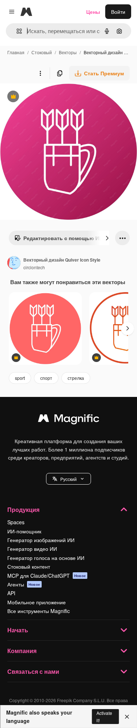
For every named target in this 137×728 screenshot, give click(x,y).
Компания (22, 651)
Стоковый (41, 52)
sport (20, 378)
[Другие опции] (40, 73)
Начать (17, 630)
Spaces (15, 522)
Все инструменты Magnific (38, 610)
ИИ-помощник (24, 531)
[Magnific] (68, 419)
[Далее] (107, 238)
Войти (118, 11)
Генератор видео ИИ (32, 548)
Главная (15, 52)
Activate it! (104, 716)
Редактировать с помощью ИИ (58, 239)
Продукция (23, 509)
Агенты (23, 584)
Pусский (68, 479)
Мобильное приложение (36, 602)
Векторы (68, 52)
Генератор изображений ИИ (41, 540)
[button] (68, 479)
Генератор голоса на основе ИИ (45, 557)
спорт (46, 378)
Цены (93, 11)
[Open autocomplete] (16, 31)
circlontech (34, 267)
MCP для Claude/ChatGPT (46, 575)
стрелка (76, 378)
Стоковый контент (28, 566)
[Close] (127, 716)
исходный (49, 97)
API (11, 593)
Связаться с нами (33, 671)
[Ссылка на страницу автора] (13, 263)
